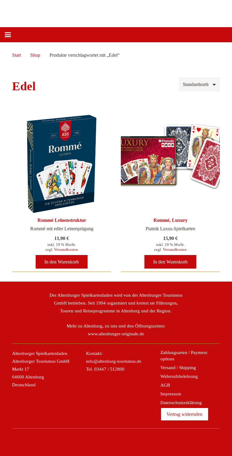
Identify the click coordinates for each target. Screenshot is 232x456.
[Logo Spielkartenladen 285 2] (67, 12)
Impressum (170, 393)
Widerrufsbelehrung (179, 376)
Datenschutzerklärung (181, 402)
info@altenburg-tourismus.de (113, 361)
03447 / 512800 (109, 369)
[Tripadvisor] (123, 440)
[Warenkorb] (220, 34)
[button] (8, 35)
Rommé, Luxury (170, 220)
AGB (165, 385)
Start (16, 55)
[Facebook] (96, 440)
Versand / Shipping (178, 367)
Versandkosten (66, 249)
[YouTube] (136, 440)
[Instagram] (109, 440)
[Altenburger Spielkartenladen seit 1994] (127, 12)
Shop (35, 55)
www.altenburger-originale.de (116, 333)
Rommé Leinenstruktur (61, 220)
